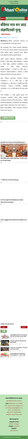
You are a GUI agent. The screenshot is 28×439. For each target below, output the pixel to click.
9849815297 (23, 437)
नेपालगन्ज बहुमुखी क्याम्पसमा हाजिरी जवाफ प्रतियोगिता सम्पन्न (14, 220)
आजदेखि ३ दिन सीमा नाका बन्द (7, 324)
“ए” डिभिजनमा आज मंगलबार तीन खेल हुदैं (9, 180)
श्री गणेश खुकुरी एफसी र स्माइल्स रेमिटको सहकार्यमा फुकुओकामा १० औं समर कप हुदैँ (17, 354)
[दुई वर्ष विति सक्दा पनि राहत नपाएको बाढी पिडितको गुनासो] (14, 131)
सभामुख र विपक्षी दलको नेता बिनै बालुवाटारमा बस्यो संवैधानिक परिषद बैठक (4, 327)
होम (4, 18)
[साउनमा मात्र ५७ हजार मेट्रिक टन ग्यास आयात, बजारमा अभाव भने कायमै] (5, 349)
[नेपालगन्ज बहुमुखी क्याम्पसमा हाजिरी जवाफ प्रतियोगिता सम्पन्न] (14, 210)
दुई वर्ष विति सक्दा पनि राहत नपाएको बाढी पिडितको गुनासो (13, 142)
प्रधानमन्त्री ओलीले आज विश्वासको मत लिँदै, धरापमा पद (24, 327)
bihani (16, 37)
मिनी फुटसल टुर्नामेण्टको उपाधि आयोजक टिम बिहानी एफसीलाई (18, 341)
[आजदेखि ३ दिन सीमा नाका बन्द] (14, 272)
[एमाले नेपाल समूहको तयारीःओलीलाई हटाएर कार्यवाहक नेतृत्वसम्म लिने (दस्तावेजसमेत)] (14, 190)
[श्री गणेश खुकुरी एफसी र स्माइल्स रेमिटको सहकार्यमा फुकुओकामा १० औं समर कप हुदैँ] (5, 355)
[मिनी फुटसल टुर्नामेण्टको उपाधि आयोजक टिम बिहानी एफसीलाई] (5, 343)
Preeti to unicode (14, 3)
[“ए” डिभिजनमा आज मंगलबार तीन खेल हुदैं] (14, 170)
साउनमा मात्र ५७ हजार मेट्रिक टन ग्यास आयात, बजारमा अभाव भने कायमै (18, 348)
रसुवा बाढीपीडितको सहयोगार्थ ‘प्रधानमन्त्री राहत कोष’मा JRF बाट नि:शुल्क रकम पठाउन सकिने (18, 335)
